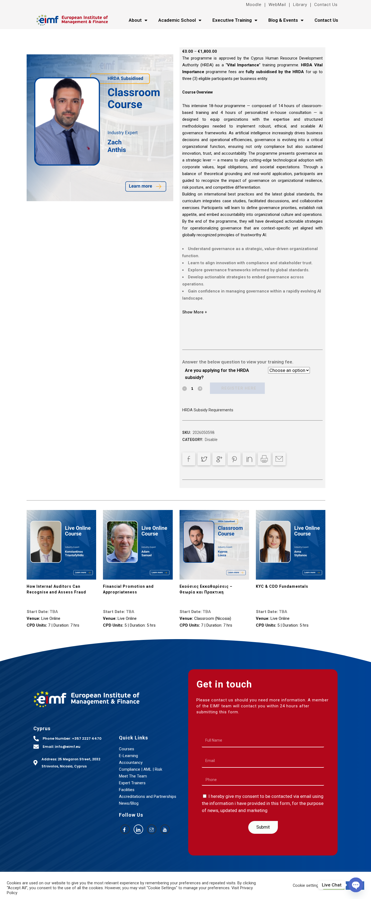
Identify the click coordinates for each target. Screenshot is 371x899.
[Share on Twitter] (203, 458)
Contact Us (326, 4)
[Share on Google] (218, 458)
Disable (211, 439)
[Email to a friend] (279, 458)
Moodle (254, 4)
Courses (126, 748)
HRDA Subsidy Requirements (207, 409)
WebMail (276, 4)
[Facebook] (125, 829)
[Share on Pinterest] (234, 458)
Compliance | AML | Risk (140, 769)
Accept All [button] (333, 885)
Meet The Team (133, 776)
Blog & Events (283, 20)
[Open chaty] (355, 885)
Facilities (126, 789)
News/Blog (129, 803)
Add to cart (237, 388)
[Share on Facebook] (188, 458)
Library (300, 4)
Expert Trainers (132, 782)
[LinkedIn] (138, 829)
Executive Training (232, 20)
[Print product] (264, 458)
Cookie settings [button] (306, 885)
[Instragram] (151, 829)
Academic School (177, 20)
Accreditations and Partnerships (147, 796)
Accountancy (131, 762)
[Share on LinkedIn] (249, 458)
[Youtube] (165, 829)
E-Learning (128, 755)
